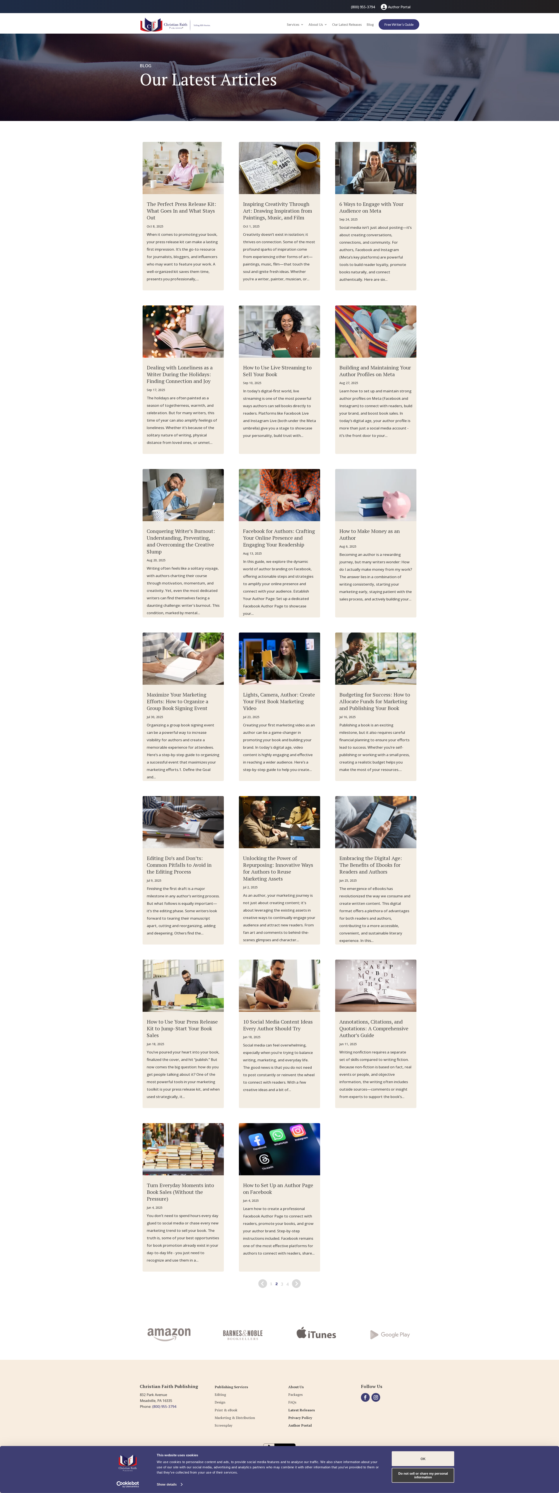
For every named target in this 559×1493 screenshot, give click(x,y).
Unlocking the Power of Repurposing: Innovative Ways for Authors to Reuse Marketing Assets (278, 868)
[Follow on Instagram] (375, 1397)
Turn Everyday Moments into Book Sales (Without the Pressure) (180, 1192)
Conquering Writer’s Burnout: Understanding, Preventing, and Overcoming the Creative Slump (181, 541)
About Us (316, 24)
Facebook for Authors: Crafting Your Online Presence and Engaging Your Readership (279, 538)
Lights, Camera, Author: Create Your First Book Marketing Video (279, 701)
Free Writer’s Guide (399, 24)
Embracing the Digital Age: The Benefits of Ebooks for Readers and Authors (370, 865)
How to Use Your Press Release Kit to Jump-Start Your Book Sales (182, 1028)
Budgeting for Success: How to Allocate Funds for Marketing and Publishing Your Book (374, 701)
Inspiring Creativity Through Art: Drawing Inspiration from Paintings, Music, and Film (277, 210)
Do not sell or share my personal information (423, 1475)
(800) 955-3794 (363, 7)
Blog (370, 24)
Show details (167, 1484)
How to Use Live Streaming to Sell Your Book (277, 371)
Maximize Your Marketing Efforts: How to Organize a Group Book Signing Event (177, 701)
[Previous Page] (262, 1284)
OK (423, 1458)
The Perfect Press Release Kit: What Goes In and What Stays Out (181, 210)
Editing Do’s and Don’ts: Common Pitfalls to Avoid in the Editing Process (179, 865)
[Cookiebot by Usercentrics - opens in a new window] (128, 1484)
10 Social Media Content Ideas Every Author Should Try (278, 1025)
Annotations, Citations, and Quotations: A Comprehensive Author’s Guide (373, 1028)
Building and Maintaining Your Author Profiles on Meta (375, 371)
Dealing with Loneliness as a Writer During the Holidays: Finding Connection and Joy (180, 374)
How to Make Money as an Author (369, 534)
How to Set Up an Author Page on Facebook (278, 1188)
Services (293, 24)
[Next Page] (296, 1284)
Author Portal (399, 7)
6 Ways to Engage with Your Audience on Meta (371, 207)
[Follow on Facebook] (365, 1397)
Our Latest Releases (347, 24)
